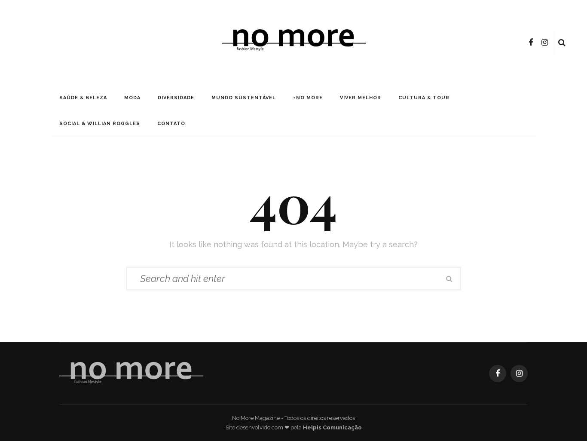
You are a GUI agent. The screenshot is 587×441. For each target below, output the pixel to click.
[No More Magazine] (131, 373)
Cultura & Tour (423, 98)
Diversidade (176, 98)
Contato (171, 123)
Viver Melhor (360, 98)
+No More (308, 98)
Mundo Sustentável (243, 98)
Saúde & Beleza (83, 98)
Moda (132, 98)
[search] (562, 43)
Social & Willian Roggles (99, 123)
